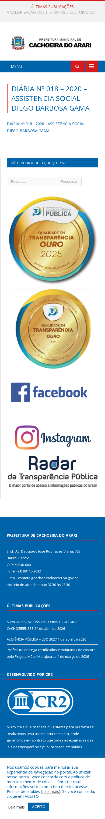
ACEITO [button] (39, 806)
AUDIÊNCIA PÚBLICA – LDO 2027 (51, 12)
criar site (40, 727)
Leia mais (50, 791)
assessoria (44, 733)
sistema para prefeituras (72, 727)
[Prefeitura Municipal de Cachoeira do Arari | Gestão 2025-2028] (52, 42)
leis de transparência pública (30, 746)
